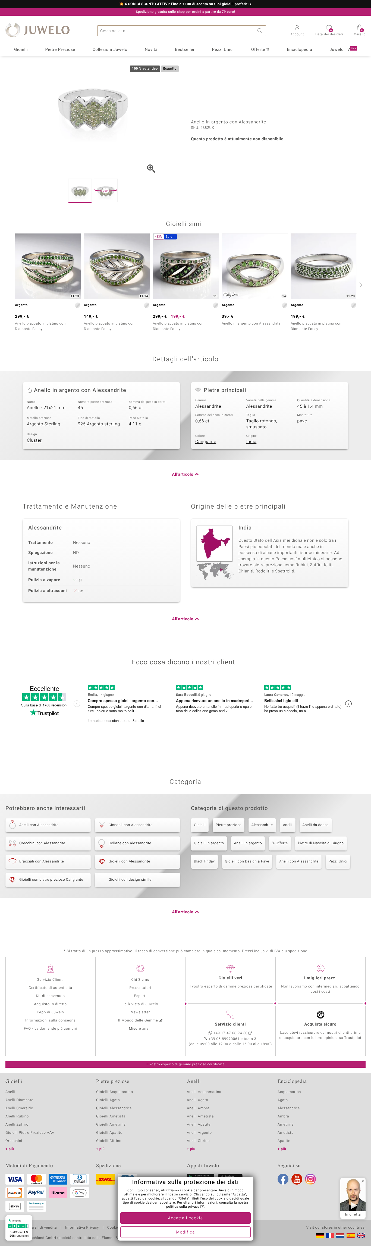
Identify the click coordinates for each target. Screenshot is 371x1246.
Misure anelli (140, 1028)
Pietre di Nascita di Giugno (321, 843)
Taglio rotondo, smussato (261, 424)
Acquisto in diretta (50, 1004)
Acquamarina (289, 1092)
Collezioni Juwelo (110, 50)
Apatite (284, 1141)
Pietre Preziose (60, 50)
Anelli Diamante (19, 1100)
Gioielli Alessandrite (114, 1108)
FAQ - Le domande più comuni (50, 1028)
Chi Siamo (140, 979)
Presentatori (140, 987)
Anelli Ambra (198, 1108)
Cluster (34, 440)
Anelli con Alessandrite (299, 861)
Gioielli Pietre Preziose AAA (29, 1132)
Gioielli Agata (108, 1100)
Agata (283, 1100)
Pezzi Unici (223, 50)
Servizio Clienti (50, 979)
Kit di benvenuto (50, 996)
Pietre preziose (228, 825)
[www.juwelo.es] (351, 1235)
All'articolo (182, 475)
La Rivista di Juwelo (140, 1004)
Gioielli (21, 50)
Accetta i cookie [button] (185, 1218)
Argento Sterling (43, 424)
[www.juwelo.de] (320, 1235)
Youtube (296, 1179)
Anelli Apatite (199, 1124)
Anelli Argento (199, 1132)
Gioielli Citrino (108, 1141)
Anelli (288, 825)
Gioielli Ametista (110, 1116)
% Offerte (280, 843)
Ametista (286, 1132)
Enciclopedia (299, 50)
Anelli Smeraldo (19, 1108)
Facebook (283, 1179)
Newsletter (140, 1012)
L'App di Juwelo (50, 1012)
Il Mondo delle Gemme (138, 1020)
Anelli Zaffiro (17, 1124)
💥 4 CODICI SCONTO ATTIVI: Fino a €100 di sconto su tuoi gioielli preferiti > (185, 4)
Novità (151, 50)
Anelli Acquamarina (204, 1092)
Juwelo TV (342, 50)
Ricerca (261, 31)
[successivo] (360, 284)
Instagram (310, 1179)
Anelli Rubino (17, 1116)
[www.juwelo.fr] (330, 1235)
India (251, 441)
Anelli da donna (316, 825)
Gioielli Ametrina (111, 1124)
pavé (302, 421)
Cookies (114, 1227)
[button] (297, 31)
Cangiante (205, 441)
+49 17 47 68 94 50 (230, 1033)
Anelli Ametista (200, 1116)
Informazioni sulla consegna (50, 1020)
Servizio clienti (230, 1024)
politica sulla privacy (183, 1206)
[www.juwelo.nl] (340, 1235)
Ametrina (286, 1124)
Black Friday (204, 861)
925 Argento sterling (99, 424)
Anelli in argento (248, 843)
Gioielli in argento (209, 843)
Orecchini (13, 1141)
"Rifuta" (184, 1198)
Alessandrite (208, 406)
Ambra (283, 1116)
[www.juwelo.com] (361, 1235)
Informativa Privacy (82, 1227)
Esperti (140, 996)
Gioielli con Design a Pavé (247, 861)
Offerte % (260, 50)
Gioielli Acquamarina (114, 1092)
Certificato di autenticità (50, 987)
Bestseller (185, 50)
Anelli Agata (197, 1100)
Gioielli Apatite (109, 1132)
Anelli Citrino (198, 1141)
